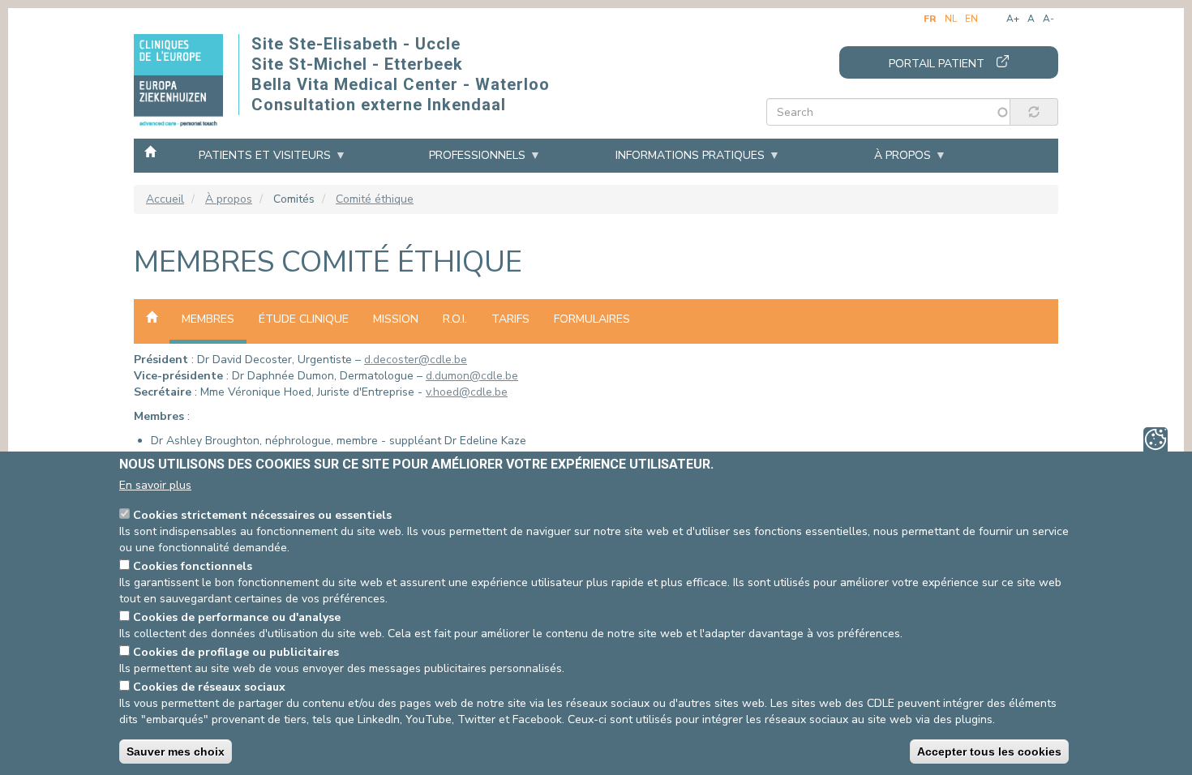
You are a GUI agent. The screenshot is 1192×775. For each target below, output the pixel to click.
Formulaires (592, 319)
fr (930, 18)
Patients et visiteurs (265, 155)
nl (951, 18)
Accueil (150, 151)
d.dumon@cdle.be (472, 375)
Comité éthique (375, 199)
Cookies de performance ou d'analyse (237, 617)
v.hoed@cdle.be (467, 392)
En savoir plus (155, 485)
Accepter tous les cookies (989, 751)
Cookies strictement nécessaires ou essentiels (262, 515)
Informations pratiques (690, 155)
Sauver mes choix (175, 751)
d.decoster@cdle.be (415, 359)
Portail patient (936, 63)
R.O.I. (455, 319)
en (971, 18)
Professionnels (477, 155)
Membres (208, 319)
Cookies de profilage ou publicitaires (236, 652)
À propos (902, 155)
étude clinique (304, 319)
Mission (395, 319)
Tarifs (510, 319)
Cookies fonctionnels (192, 566)
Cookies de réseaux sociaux (209, 687)
